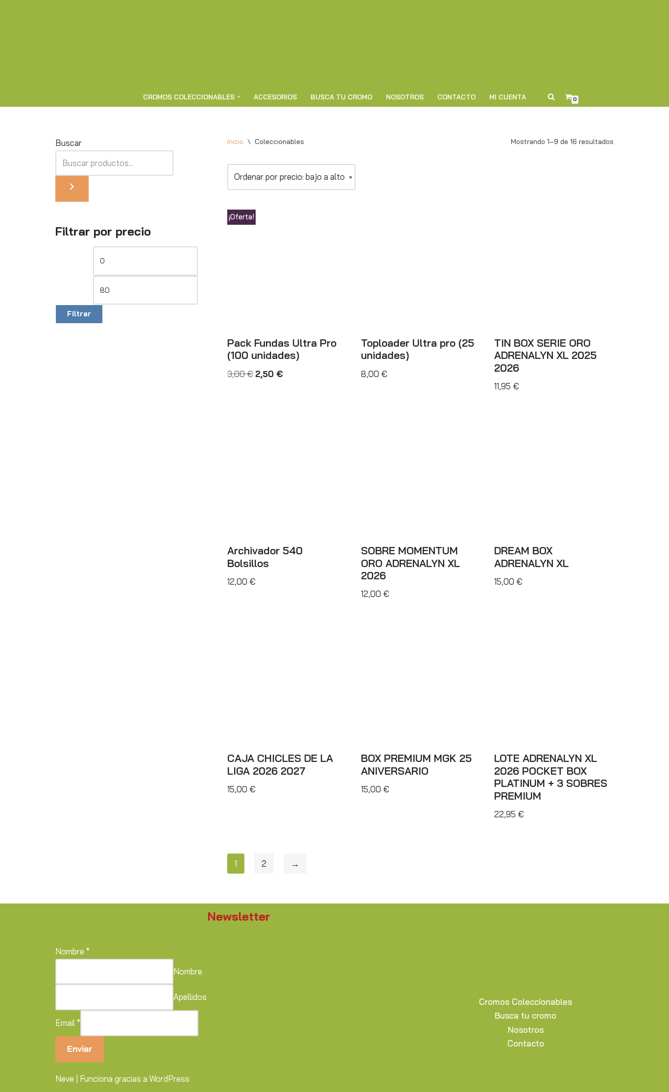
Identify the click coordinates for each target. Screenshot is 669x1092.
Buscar (68, 143)
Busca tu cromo (341, 97)
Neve (64, 1078)
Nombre (72, 951)
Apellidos (190, 997)
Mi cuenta (507, 97)
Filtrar (79, 313)
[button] (238, 96)
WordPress (169, 1078)
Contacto (456, 97)
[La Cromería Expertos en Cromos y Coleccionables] (334, 43)
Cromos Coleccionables (525, 1002)
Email (67, 1023)
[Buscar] (551, 96)
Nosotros (405, 97)
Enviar (79, 1049)
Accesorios (275, 97)
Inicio (235, 141)
